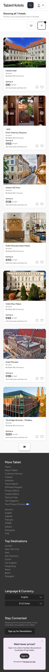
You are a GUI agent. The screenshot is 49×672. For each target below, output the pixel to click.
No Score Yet (14, 193)
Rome (8, 569)
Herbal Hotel (11, 71)
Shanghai (9, 576)
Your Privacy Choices (15, 504)
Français (9, 519)
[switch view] (24, 447)
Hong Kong (10, 566)
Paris (7, 552)
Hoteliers (9, 480)
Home (8, 467)
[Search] (30, 5)
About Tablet (11, 470)
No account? (25, 662)
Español (8, 516)
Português (10, 530)
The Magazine (12, 500)
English (8, 513)
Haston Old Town (13, 188)
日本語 (8, 523)
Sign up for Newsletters (20, 631)
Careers (8, 477)
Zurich (8, 559)
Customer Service (13, 473)
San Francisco (12, 556)
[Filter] (31, 26)
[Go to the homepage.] (13, 5)
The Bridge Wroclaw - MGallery (19, 420)
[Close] (42, 641)
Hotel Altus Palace (13, 304)
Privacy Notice (12, 490)
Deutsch (9, 509)
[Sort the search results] (41, 26)
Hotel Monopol (12, 362)
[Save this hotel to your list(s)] (37, 87)
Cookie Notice (12, 494)
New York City (12, 549)
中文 (7, 533)
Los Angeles (11, 562)
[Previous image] (7, 55)
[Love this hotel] (42, 87)
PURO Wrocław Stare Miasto (18, 246)
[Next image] (42, 55)
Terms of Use (11, 497)
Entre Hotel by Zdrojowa (16, 133)
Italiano (8, 526)
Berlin (7, 573)
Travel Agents (11, 484)
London (8, 545)
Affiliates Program (13, 487)
